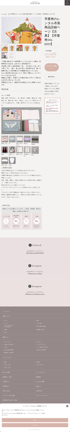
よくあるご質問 (40, 381)
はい (35, 420)
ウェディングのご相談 (9, 395)
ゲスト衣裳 (39, 323)
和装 (38, 320)
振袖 (5, 362)
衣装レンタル (6, 316)
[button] (67, 406)
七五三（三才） (7, 367)
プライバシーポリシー (34, 429)
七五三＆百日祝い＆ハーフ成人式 (8, 326)
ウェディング (7, 341)
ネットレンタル (7, 357)
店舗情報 (38, 377)
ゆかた (5, 332)
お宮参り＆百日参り (8, 344)
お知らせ (38, 386)
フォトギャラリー (41, 372)
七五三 (5, 347)
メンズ (5, 323)
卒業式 (5, 329)
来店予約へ (51, 77)
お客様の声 (6, 386)
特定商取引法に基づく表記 (10, 400)
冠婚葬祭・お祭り (41, 329)
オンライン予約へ (51, 67)
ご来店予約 (39, 391)
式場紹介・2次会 (7, 377)
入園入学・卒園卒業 (41, 349)
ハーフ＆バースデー (41, 344)
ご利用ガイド (6, 381)
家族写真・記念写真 (8, 352)
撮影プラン (6, 337)
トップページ (6, 311)
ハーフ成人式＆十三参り (42, 347)
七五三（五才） (40, 364)
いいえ (35, 425)
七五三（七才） (7, 364)
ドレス (5, 320)
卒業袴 (38, 362)
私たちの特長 (6, 372)
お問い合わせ (6, 391)
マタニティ (39, 341)
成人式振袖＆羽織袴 (41, 326)
